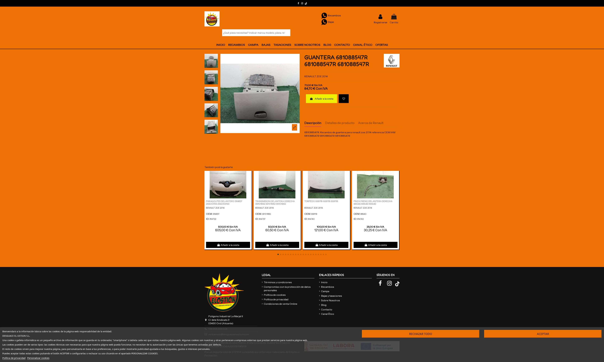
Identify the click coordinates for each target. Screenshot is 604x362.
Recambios (327, 286)
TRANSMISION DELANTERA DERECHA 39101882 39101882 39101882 (275, 202)
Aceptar (543, 334)
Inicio (324, 282)
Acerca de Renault (370, 123)
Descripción (312, 123)
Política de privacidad (276, 299)
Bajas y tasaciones (331, 295)
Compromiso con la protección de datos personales (287, 288)
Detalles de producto (339, 123)
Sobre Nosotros (330, 300)
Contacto (326, 309)
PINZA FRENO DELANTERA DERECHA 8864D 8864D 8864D (373, 202)
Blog (323, 304)
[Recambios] (324, 15)
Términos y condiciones (278, 282)
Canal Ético (327, 313)
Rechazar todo (420, 334)
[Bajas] (324, 21)
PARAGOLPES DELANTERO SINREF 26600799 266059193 (224, 202)
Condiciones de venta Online (280, 303)
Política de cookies (275, 294)
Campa (325, 291)
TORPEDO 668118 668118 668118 (321, 201)
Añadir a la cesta (324, 98)
